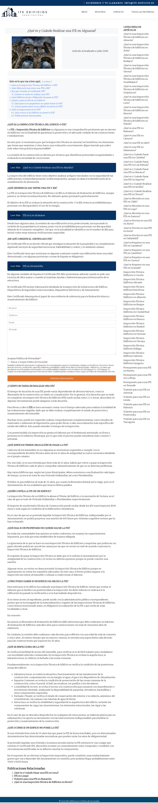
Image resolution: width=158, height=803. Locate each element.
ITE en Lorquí (21, 775)
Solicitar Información (61, 378)
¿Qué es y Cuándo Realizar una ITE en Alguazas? (62, 31)
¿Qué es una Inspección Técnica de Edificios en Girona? (136, 68)
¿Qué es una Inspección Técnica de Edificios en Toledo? (136, 120)
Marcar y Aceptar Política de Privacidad (29, 362)
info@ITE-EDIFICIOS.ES (139, 3)
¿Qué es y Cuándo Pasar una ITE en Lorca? (36, 772)
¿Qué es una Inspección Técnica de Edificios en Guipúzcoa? (136, 89)
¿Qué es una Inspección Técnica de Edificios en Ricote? (43, 782)
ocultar (47, 81)
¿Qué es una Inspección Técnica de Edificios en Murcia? (136, 110)
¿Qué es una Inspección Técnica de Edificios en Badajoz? (136, 58)
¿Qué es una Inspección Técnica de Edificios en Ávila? (136, 47)
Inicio (84, 12)
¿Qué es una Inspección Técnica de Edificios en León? (136, 99)
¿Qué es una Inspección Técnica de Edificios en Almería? (136, 36)
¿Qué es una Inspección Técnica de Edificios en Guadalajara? (136, 78)
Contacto (118, 12)
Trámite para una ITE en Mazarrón (32, 779)
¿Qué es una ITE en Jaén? (136, 142)
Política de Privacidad (96, 372)
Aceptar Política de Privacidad (24, 358)
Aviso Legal (80, 372)
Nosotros (100, 12)
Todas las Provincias (142, 12)
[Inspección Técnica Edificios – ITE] (24, 12)
